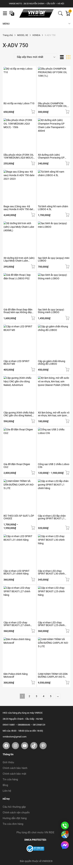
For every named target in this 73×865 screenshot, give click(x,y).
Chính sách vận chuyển (16, 812)
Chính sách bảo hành (15, 768)
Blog (5, 785)
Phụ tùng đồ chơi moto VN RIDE (35, 832)
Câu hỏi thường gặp (14, 806)
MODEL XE (22, 35)
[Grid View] (68, 57)
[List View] (62, 57)
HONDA (36, 35)
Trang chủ (8, 35)
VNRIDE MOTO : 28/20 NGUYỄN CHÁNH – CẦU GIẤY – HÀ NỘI (36, 3)
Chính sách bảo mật (14, 773)
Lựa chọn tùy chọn (32, 214)
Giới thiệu (8, 762)
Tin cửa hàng (10, 779)
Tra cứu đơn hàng (13, 824)
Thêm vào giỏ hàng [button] (32, 111)
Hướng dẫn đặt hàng (15, 818)
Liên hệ (7, 790)
